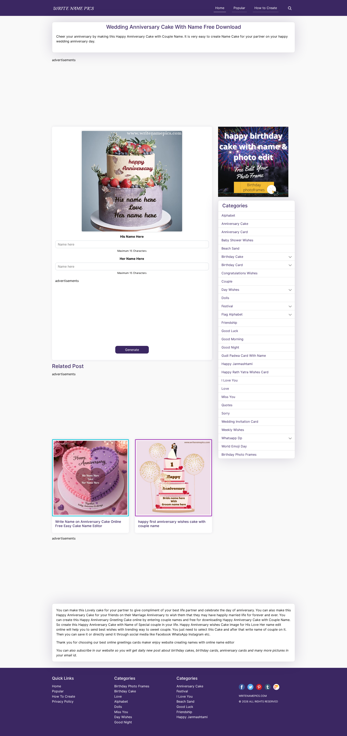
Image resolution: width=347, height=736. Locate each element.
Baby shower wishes (237, 240)
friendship (229, 323)
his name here (132, 236)
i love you (229, 380)
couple (226, 281)
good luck (229, 331)
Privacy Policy (62, 701)
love (225, 389)
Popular (239, 8)
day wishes (230, 290)
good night (230, 347)
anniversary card (234, 232)
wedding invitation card (239, 421)
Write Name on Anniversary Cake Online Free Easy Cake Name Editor (88, 524)
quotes (226, 405)
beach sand (230, 248)
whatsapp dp (231, 438)
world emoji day (234, 446)
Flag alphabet (232, 314)
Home (219, 8)
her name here (132, 259)
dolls (225, 298)
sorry (225, 413)
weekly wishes (232, 430)
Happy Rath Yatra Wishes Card (244, 372)
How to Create (265, 8)
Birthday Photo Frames (238, 454)
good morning (232, 339)
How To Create (63, 696)
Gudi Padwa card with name (243, 356)
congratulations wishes (239, 273)
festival (227, 306)
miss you (228, 397)
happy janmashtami (237, 364)
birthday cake (232, 257)
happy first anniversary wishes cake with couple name (171, 524)
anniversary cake (234, 224)
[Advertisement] (172, 94)
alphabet (228, 215)
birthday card (232, 265)
